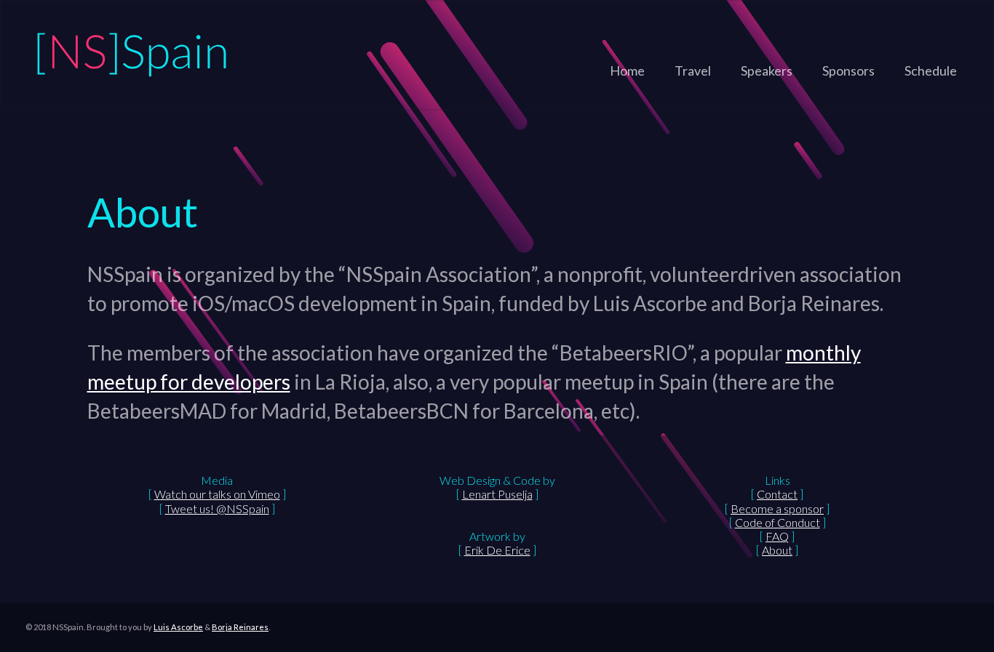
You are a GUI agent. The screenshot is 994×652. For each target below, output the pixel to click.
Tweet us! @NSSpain (217, 508)
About (777, 550)
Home (627, 71)
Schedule (930, 71)
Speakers (766, 71)
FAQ (777, 536)
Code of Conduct (777, 522)
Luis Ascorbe (178, 627)
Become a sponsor (777, 508)
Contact (777, 494)
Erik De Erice (497, 550)
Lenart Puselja (497, 494)
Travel (693, 71)
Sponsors (848, 71)
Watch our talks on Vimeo (217, 494)
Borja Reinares (240, 627)
